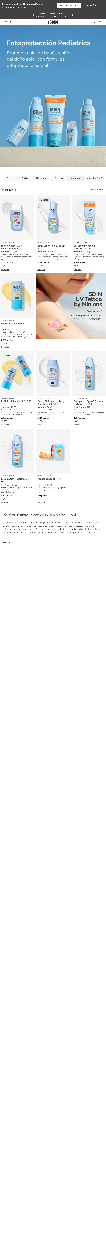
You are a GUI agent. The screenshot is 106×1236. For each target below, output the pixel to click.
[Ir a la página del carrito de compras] (100, 22)
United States (69, 5)
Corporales (59, 178)
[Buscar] (11, 22)
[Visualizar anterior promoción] (33, 15)
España (91, 5)
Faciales (25, 178)
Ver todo (11, 178)
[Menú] (6, 22)
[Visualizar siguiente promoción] (72, 15)
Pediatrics (75, 178)
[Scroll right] (101, 178)
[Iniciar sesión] (94, 22)
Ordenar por (96, 190)
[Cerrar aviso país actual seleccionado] (101, 5)
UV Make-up (42, 178)
